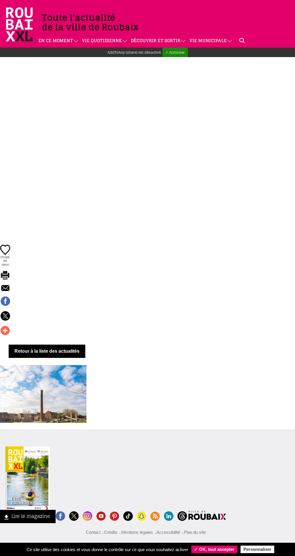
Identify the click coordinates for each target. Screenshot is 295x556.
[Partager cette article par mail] (5, 288)
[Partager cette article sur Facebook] (5, 301)
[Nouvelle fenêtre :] (101, 515)
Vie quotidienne (102, 40)
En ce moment (55, 40)
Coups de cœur (5, 260)
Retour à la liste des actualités (47, 351)
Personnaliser (257, 549)
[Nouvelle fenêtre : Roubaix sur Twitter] (74, 515)
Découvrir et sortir (155, 40)
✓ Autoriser (175, 52)
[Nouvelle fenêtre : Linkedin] (168, 515)
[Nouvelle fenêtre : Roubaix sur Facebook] (60, 515)
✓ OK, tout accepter (214, 549)
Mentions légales (137, 532)
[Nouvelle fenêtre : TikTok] (128, 515)
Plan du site (195, 532)
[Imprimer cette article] (5, 276)
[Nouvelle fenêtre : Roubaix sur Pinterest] (114, 515)
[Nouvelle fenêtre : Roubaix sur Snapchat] (141, 515)
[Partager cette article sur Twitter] (5, 316)
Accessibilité (168, 532)
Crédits (111, 532)
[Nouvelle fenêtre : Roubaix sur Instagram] (87, 515)
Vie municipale (208, 40)
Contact (93, 532)
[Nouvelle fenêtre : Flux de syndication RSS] (155, 515)
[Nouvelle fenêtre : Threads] (182, 515)
